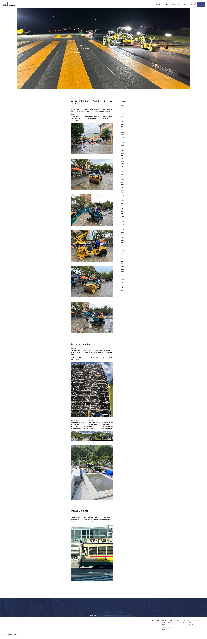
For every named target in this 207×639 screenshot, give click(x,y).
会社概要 (163, 629)
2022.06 (122, 213)
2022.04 (122, 216)
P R (183, 624)
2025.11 (122, 129)
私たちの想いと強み (159, 4)
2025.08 (122, 137)
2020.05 (122, 232)
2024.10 (122, 163)
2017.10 (122, 279)
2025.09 (122, 134)
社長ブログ (190, 622)
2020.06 (122, 229)
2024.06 (122, 174)
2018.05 (122, 263)
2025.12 (122, 126)
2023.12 (122, 190)
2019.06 (122, 242)
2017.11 (122, 277)
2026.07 (122, 108)
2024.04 (122, 179)
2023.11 (122, 192)
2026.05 (122, 113)
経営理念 (163, 624)
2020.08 (122, 224)
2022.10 (122, 211)
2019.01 (122, 245)
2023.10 (122, 195)
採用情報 (179, 4)
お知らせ (185, 4)
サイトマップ (175, 634)
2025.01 (122, 155)
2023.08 (122, 200)
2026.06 (122, 111)
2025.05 (122, 145)
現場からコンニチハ (191, 626)
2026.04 (122, 116)
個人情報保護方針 (184, 634)
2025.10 (122, 132)
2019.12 (122, 234)
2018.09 (122, 253)
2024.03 (122, 182)
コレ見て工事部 (190, 624)
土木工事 (170, 624)
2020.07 (122, 227)
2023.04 (122, 205)
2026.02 (122, 121)
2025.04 (122, 147)
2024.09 (122, 166)
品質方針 (163, 627)
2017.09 (122, 282)
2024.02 (122, 184)
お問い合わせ (199, 620)
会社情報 (167, 4)
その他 (183, 626)
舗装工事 (170, 622)
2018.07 (122, 258)
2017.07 (122, 287)
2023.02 (122, 208)
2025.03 (122, 150)
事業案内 (173, 4)
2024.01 (122, 187)
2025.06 (122, 142)
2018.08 (122, 256)
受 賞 (183, 622)
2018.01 (122, 274)
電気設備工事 (170, 626)
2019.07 (122, 240)
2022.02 (122, 219)
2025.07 (122, 140)
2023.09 (122, 198)
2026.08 (122, 105)
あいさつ (163, 622)
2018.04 (122, 266)
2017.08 (122, 285)
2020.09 (122, 221)
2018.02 (122, 271)
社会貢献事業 (170, 627)
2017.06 (122, 290)
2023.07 (122, 203)
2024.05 (122, 176)
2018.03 (122, 269)
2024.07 (122, 171)
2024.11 (122, 161)
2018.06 (122, 261)
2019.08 (122, 237)
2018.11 (122, 248)
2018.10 (122, 250)
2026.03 (122, 118)
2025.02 (122, 153)
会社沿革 (163, 626)
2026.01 (122, 124)
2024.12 (122, 158)
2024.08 (122, 169)
